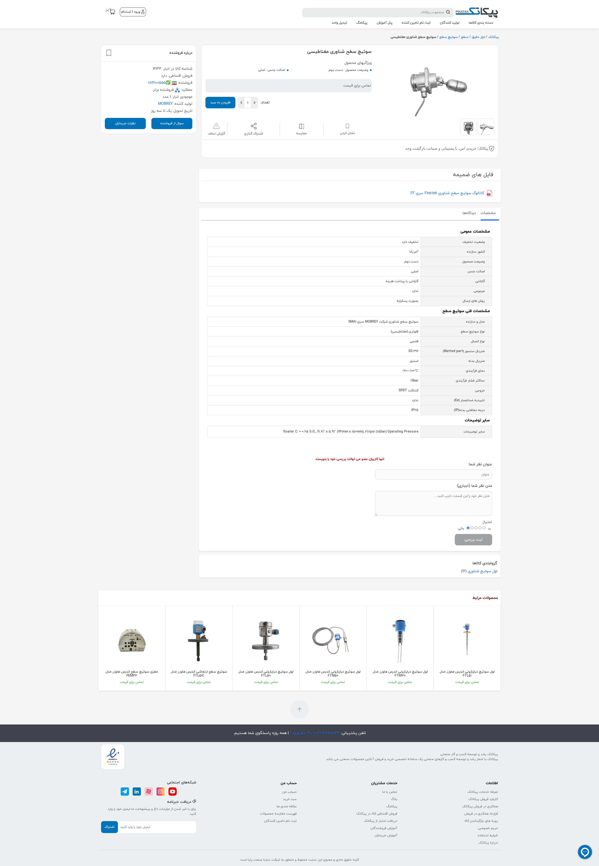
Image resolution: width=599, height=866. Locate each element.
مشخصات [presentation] (488, 213)
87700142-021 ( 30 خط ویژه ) (314, 733)
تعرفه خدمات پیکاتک (483, 792)
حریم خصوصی (488, 828)
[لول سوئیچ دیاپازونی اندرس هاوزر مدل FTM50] (333, 639)
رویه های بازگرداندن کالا (481, 821)
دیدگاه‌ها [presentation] (469, 213)
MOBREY (165, 103)
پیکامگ (391, 806)
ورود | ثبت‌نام (130, 12)
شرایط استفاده (488, 835)
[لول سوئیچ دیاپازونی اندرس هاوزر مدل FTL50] (265, 639)
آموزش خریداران (386, 835)
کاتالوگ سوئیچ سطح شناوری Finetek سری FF (447, 193)
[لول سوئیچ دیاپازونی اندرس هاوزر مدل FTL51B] (467, 639)
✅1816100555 (159, 82)
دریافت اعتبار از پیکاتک (380, 821)
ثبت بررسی (473, 539)
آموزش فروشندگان (383, 828)
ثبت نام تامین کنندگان (280, 821)
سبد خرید (290, 799)
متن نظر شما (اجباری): (474, 485)
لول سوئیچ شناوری (482, 571)
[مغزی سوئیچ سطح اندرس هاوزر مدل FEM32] (131, 639)
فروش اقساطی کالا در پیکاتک (376, 813)
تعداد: (265, 102)
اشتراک (109, 827)
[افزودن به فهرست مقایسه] (301, 126)
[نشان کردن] (109, 53)
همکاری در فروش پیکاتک (480, 806)
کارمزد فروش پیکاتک (483, 799)
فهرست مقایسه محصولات (278, 813)
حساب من (289, 792)
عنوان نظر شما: (480, 464)
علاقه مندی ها (287, 806)
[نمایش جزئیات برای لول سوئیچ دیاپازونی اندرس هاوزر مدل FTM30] (400, 639)
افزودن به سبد (220, 102)
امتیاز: (487, 522)
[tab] (488, 213)
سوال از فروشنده (172, 123)
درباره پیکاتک (488, 843)
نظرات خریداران (125, 123)
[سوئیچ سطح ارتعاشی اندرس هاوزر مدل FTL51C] (199, 639)
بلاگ (394, 799)
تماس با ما (389, 792)
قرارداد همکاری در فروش (481, 813)
